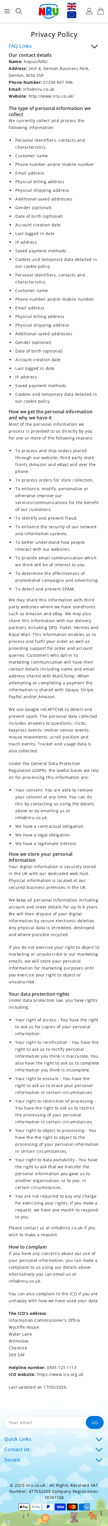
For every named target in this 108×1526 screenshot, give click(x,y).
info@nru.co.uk (38, 89)
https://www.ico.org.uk (60, 1374)
